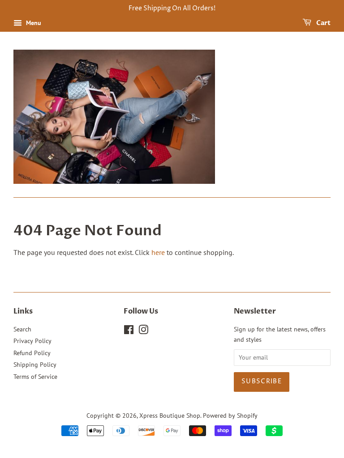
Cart (323, 23)
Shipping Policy (34, 364)
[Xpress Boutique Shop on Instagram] (143, 331)
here (158, 252)
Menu (32, 23)
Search (22, 329)
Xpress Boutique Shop (169, 415)
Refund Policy (32, 353)
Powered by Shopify (230, 415)
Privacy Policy (32, 341)
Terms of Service (35, 377)
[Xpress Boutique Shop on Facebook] (129, 331)
